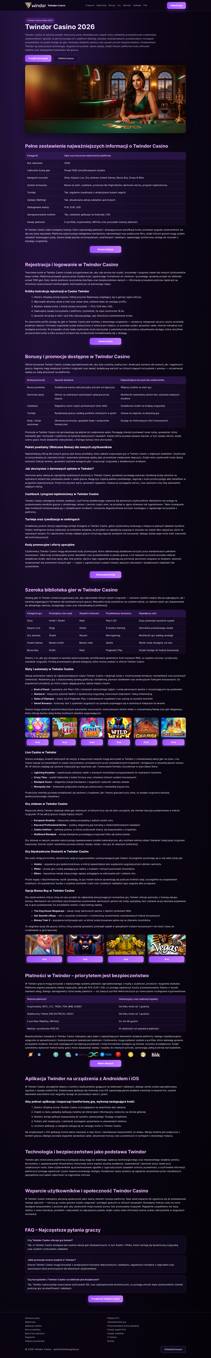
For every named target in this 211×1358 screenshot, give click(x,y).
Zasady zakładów (115, 1333)
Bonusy (112, 5)
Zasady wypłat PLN (116, 1329)
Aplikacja (137, 5)
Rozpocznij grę (105, 249)
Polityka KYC (113, 1318)
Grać (37, 742)
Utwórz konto (105, 341)
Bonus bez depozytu (35, 1333)
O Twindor (112, 1337)
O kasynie (90, 5)
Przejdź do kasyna (38, 58)
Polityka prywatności (35, 1341)
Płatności (127, 5)
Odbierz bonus (66, 58)
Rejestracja (101, 5)
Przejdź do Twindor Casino (106, 1298)
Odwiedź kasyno (173, 1349)
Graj (44, 959)
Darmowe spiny (32, 1318)
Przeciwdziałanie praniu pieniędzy (123, 1326)
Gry (119, 5)
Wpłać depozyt (105, 1063)
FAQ (145, 5)
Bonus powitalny (32, 1329)
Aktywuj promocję (105, 574)
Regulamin (30, 1337)
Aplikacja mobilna (33, 1326)
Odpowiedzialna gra (116, 1322)
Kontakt (110, 1341)
